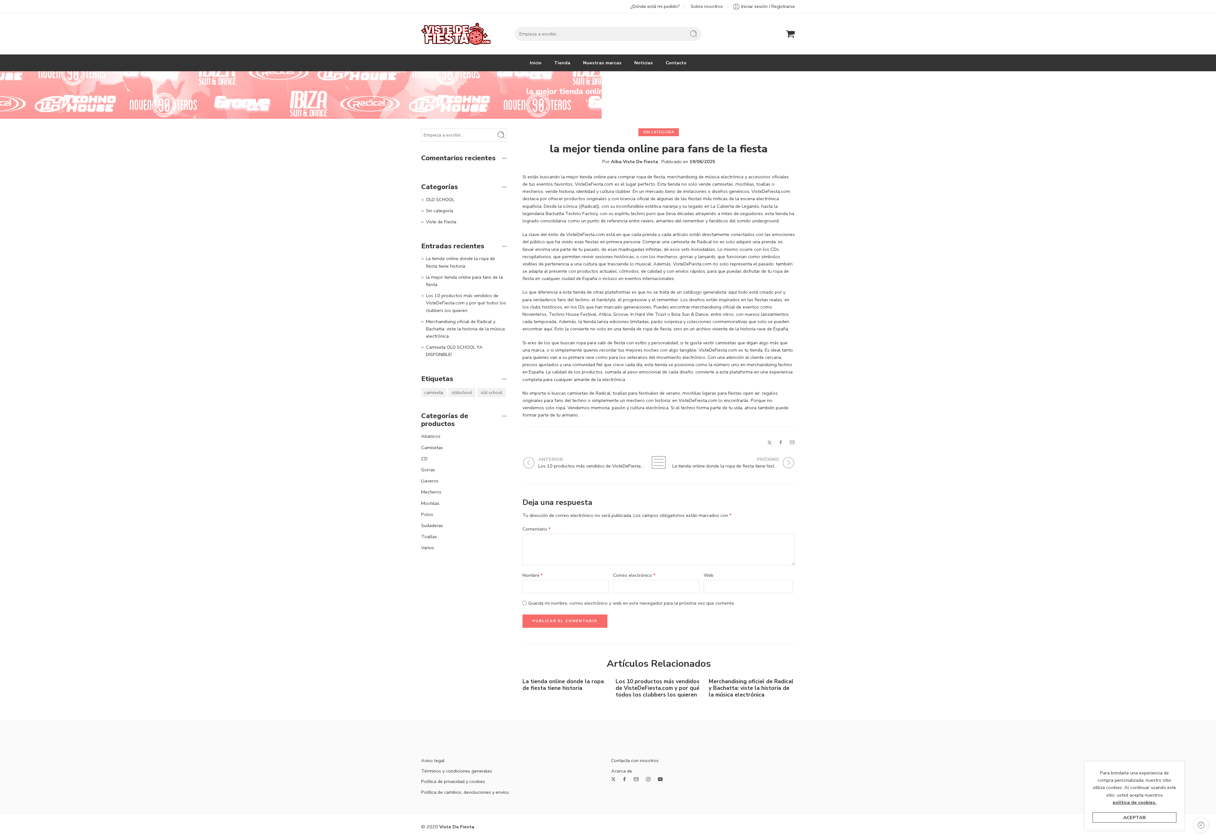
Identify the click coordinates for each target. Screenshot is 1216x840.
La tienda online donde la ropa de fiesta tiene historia (563, 684)
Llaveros (430, 481)
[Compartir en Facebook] (780, 442)
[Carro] (790, 33)
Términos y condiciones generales (456, 771)
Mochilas (430, 503)
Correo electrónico (634, 575)
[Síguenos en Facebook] (624, 779)
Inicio (536, 63)
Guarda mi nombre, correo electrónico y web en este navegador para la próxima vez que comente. (631, 603)
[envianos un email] (636, 779)
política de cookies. (1134, 802)
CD (424, 458)
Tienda (562, 63)
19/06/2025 (702, 161)
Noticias (643, 63)
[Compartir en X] (769, 442)
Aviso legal (433, 760)
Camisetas (432, 447)
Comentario (536, 529)
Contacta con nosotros (635, 760)
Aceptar (1134, 817)
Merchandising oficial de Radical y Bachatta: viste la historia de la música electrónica (751, 688)
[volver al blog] (658, 462)
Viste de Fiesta (441, 222)
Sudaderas (432, 525)
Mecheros (431, 492)
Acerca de (621, 771)
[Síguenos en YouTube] (660, 779)
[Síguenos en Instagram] (648, 779)
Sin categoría (616, 100)
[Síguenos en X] (613, 779)
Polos (427, 514)
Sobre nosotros (707, 6)
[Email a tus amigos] (792, 442)
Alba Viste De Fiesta (634, 161)
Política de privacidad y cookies (453, 781)
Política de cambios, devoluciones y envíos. (465, 792)
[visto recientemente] (1201, 825)
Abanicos (430, 436)
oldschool (462, 392)
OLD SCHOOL (440, 199)
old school (492, 392)
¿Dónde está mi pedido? (655, 6)
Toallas (429, 536)
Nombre (532, 575)
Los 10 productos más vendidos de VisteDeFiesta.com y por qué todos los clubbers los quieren (658, 688)
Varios (427, 547)
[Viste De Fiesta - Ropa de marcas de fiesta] (456, 34)
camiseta (433, 392)
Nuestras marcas (602, 63)
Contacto (676, 63)
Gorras (428, 470)
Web (708, 575)
